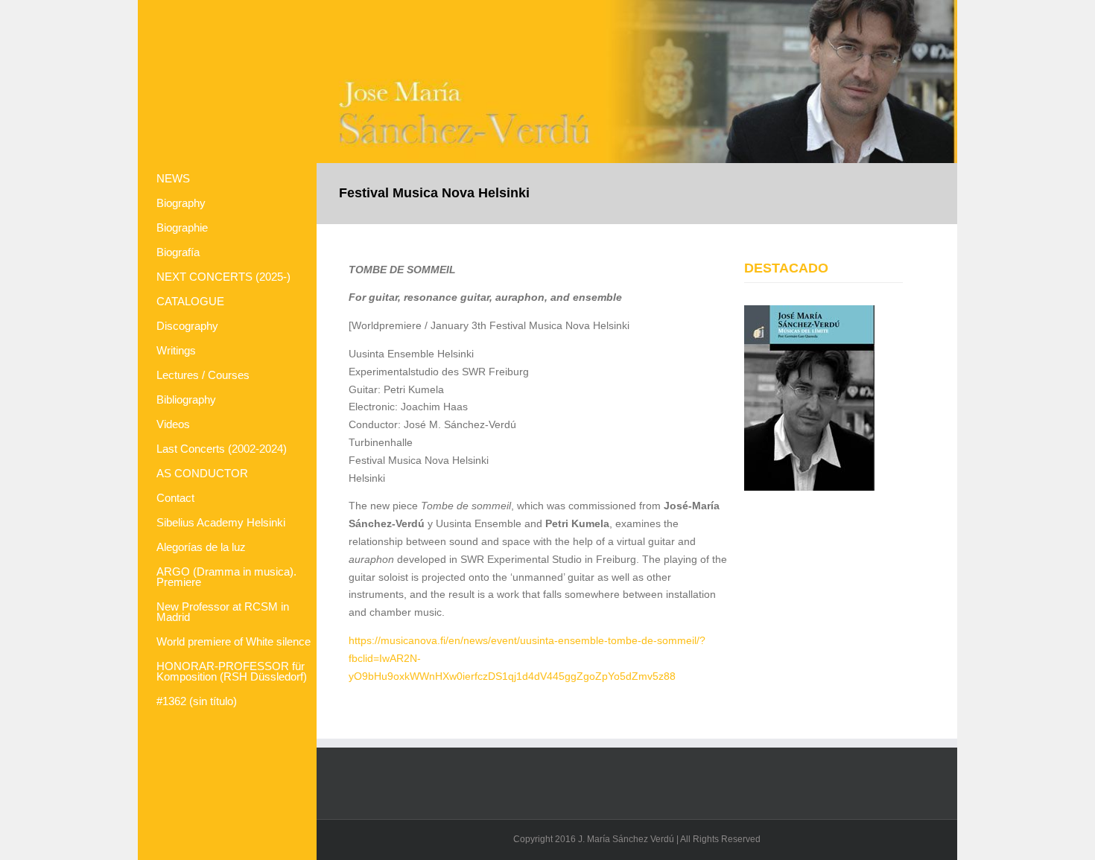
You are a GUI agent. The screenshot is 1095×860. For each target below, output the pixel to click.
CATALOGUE (190, 302)
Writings (176, 351)
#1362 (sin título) (196, 701)
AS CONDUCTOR (202, 474)
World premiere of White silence (233, 642)
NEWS (173, 179)
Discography (187, 326)
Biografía (178, 252)
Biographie (182, 228)
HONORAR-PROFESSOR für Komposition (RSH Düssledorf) (231, 672)
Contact (175, 498)
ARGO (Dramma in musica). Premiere (226, 577)
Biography (181, 203)
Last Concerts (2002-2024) (221, 449)
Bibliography (186, 400)
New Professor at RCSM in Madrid (222, 612)
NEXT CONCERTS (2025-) (223, 277)
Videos (173, 424)
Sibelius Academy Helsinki (220, 523)
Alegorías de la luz (201, 547)
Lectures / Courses (203, 375)
